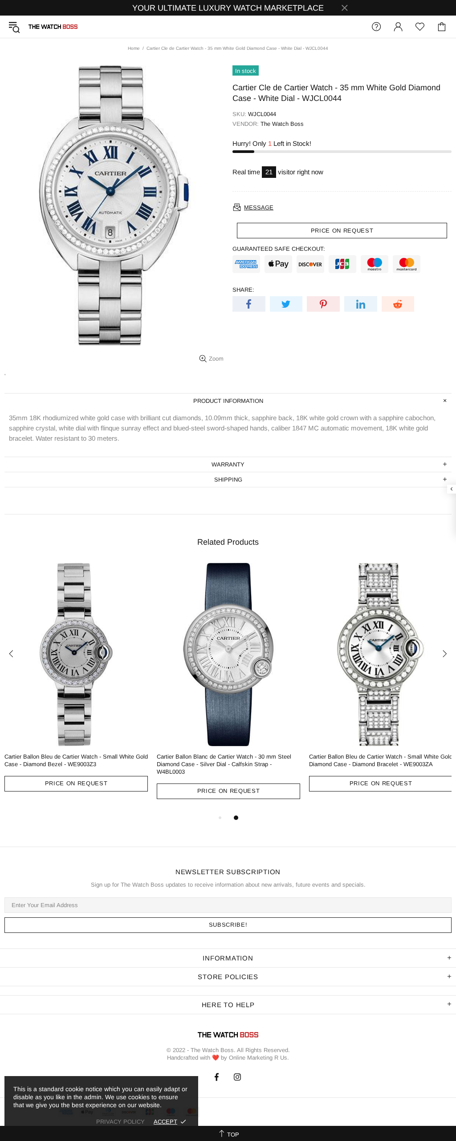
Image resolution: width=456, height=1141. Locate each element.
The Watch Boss (52, 26)
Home (134, 48)
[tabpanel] (76, 684)
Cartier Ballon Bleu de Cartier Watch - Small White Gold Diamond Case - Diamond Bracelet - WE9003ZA (380, 760)
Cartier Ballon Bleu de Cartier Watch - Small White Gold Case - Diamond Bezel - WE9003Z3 (76, 760)
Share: (243, 289)
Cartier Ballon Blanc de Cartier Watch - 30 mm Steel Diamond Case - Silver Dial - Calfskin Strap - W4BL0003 (224, 764)
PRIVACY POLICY (120, 1121)
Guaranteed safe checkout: (278, 248)
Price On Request (76, 783)
